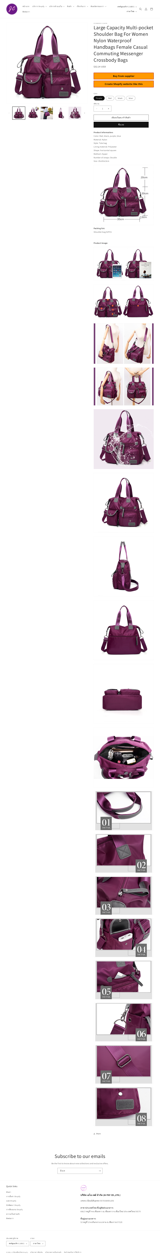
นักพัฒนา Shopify (13, 1205)
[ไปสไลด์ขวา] (84, 113)
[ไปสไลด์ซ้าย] (9, 113)
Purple (99, 98)
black (120, 98)
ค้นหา (8, 1192)
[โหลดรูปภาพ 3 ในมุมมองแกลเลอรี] (46, 113)
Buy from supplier (123, 76)
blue (131, 98)
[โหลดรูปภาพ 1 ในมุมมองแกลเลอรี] (18, 113)
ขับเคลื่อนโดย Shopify (20, 1252)
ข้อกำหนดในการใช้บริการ (72, 1252)
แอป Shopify (11, 1201)
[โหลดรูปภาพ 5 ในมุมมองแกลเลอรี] (74, 113)
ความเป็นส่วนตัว (13, 1214)
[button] (39, 6)
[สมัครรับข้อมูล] (99, 1171)
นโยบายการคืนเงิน (36, 1252)
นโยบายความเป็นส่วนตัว (53, 1252)
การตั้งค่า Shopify (13, 1196)
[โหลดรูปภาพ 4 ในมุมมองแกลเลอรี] (60, 113)
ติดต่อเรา (10, 1218)
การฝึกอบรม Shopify (14, 1209)
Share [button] (98, 1134)
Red (110, 98)
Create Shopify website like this (124, 84)
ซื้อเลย (121, 124)
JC (12, 1252)
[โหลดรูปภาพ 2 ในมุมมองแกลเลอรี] (32, 113)
